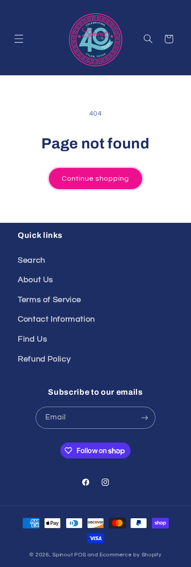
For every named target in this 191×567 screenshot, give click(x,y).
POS (80, 554)
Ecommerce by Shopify (130, 554)
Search (31, 260)
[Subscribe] (145, 417)
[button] (18, 39)
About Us (35, 280)
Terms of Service (49, 299)
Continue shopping (96, 178)
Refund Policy (44, 359)
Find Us (32, 339)
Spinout (62, 554)
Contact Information (56, 319)
